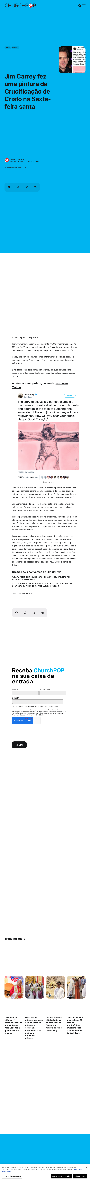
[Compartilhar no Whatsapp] (17, 187)
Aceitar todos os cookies (61, 1176)
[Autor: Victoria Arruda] (8, 995)
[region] (45, 1172)
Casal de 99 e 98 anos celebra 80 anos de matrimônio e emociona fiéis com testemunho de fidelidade (75, 1025)
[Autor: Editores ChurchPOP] (6, 160)
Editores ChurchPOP (17, 159)
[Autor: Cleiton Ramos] (29, 995)
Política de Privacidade (35, 715)
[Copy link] (35, 187)
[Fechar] (86, 1167)
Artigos (7, 47)
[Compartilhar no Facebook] (8, 187)
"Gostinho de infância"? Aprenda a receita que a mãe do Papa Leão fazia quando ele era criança (13, 1025)
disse (33, 517)
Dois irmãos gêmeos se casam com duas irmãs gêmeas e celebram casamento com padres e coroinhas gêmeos (34, 1027)
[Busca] (79, 5)
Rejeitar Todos (80, 1176)
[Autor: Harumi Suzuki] (49, 995)
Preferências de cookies (12, 1176)
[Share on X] (26, 187)
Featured (15, 47)
